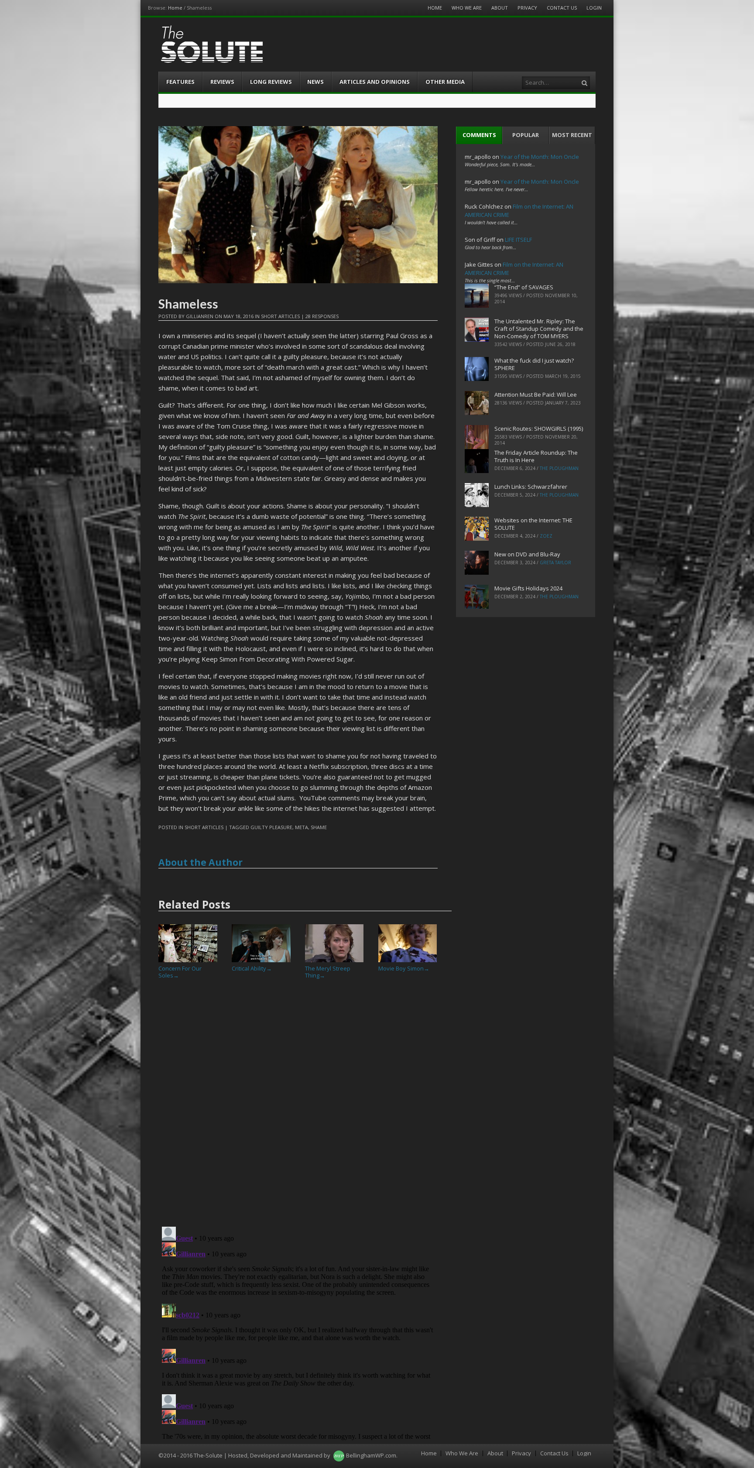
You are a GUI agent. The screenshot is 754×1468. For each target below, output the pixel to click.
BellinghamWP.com (371, 1455)
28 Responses (322, 316)
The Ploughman (559, 468)
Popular (525, 135)
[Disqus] (298, 1106)
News (315, 82)
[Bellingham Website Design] (339, 1455)
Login (594, 7)
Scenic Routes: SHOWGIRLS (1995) (538, 428)
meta (301, 827)
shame (319, 827)
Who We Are (467, 7)
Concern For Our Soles (180, 971)
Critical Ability (252, 968)
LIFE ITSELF (518, 240)
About (499, 7)
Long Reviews (271, 82)
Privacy (527, 7)
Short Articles (280, 316)
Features (180, 82)
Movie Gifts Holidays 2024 (528, 588)
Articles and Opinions (374, 82)
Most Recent (572, 135)
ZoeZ (546, 536)
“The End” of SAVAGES (523, 287)
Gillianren (199, 316)
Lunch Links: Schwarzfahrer (530, 486)
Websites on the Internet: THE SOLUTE (533, 524)
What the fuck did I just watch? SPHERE (534, 364)
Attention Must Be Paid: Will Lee (535, 394)
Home (175, 7)
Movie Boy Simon (403, 968)
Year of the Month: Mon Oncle (539, 157)
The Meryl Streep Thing (327, 971)
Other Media (445, 82)
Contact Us (562, 7)
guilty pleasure (271, 827)
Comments (479, 135)
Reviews (222, 82)
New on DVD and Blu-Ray (527, 554)
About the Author (200, 862)
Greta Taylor (555, 562)
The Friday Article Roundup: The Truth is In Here (536, 456)
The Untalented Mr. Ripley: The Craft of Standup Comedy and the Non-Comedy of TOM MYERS (538, 328)
